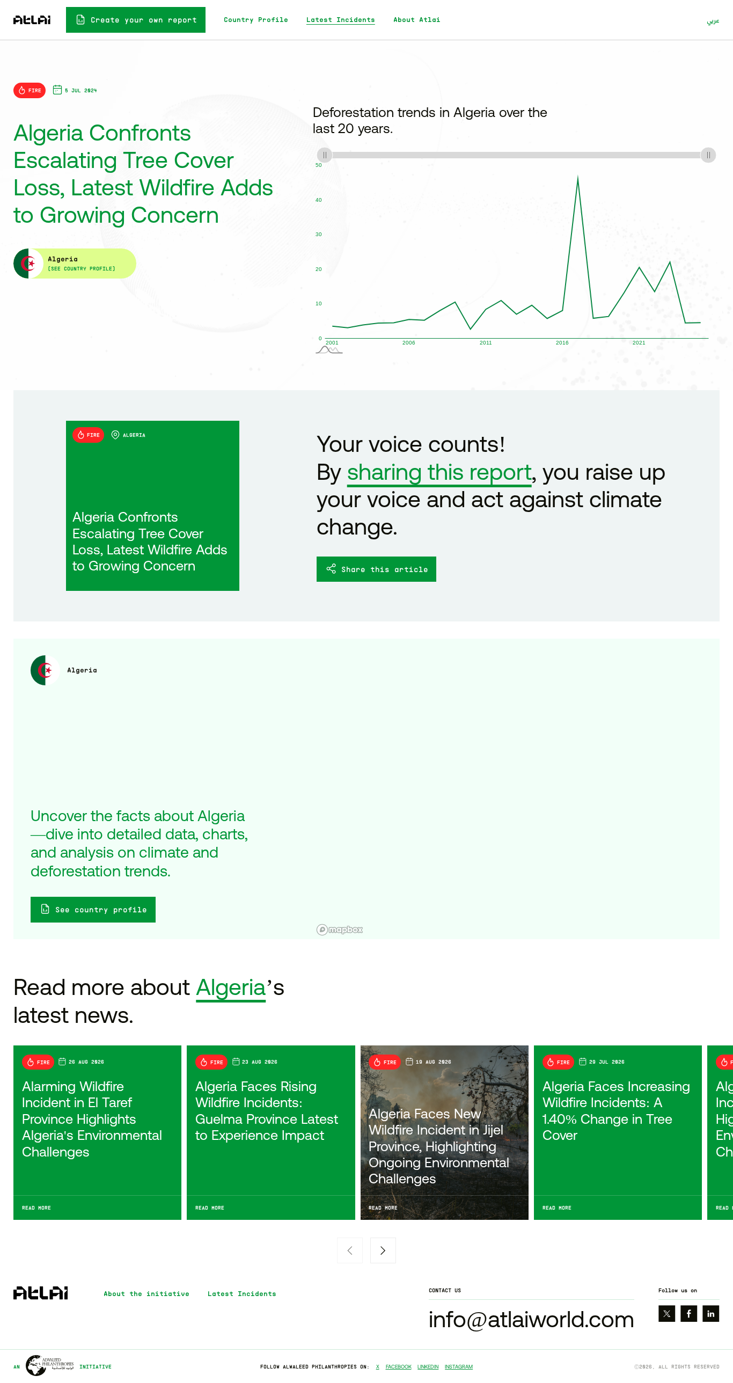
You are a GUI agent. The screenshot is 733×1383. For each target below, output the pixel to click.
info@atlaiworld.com (531, 1319)
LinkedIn (427, 1367)
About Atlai (417, 20)
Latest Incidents (340, 20)
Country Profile (256, 20)
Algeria (231, 987)
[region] (516, 789)
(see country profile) (81, 269)
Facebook (399, 1367)
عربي (713, 20)
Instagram (459, 1367)
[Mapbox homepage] (339, 930)
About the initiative (146, 1294)
